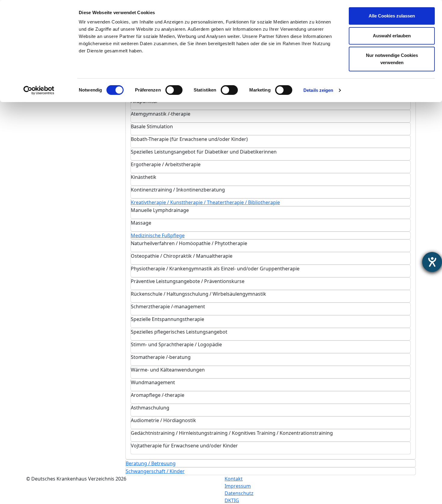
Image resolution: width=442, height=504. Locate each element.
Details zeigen (318, 90)
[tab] (270, 104)
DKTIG (232, 500)
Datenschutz (239, 493)
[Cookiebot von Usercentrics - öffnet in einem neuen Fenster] (39, 90)
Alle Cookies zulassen (392, 15)
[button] (205, 202)
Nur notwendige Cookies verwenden (392, 59)
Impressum (238, 486)
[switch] (174, 90)
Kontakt (234, 478)
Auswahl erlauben (392, 35)
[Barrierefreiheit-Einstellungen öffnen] (432, 262)
